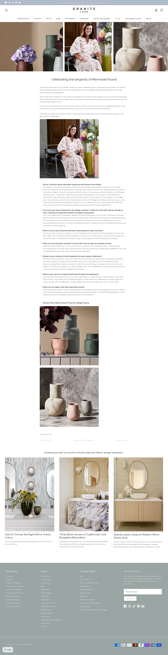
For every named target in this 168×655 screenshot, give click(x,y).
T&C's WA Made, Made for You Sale (93, 610)
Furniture (37, 18)
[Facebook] (6, 2)
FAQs (82, 576)
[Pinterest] (16, 2)
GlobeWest (84, 18)
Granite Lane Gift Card (15, 586)
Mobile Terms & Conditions (90, 603)
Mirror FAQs (84, 579)
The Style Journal (13, 600)
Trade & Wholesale (13, 583)
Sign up (130, 598)
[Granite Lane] (84, 10)
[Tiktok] (13, 2)
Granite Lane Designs (101, 18)
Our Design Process (14, 590)
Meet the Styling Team (15, 593)
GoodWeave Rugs (13, 603)
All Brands (45, 576)
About (148, 18)
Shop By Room (23, 18)
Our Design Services (133, 18)
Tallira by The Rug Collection (52, 620)
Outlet (117, 18)
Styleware (45, 616)
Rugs (58, 18)
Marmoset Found (48, 603)
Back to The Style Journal (84, 440)
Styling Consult (76, 2)
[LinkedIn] (20, 2)
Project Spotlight (12, 596)
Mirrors (48, 18)
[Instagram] (9, 2)
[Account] (156, 10)
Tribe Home (45, 623)
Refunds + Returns (87, 590)
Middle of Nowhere (48, 606)
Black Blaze (45, 590)
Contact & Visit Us (13, 606)
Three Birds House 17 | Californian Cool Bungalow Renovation (82, 536)
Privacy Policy (85, 586)
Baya (43, 586)
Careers (9, 579)
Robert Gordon (47, 613)
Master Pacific (46, 610)
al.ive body (45, 583)
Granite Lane (46, 579)
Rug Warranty (85, 593)
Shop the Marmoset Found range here (66, 302)
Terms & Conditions (87, 600)
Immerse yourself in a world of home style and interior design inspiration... (84, 452)
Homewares (70, 18)
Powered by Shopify (26, 644)
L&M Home (45, 600)
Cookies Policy (85, 606)
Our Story (10, 576)
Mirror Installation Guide (89, 583)
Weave (43, 627)
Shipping (83, 596)
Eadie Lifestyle (46, 593)
